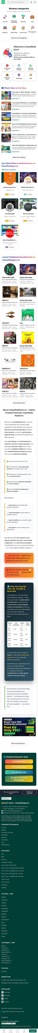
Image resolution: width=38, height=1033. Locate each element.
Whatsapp (7, 992)
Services (3, 837)
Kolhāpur (3, 914)
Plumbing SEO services (27, 348)
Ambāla (3, 897)
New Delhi (4, 933)
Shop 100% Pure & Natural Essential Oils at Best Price (10, 393)
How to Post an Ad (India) (8, 865)
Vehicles (3, 830)
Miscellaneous (5, 844)
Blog (2, 856)
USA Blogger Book (19, 767)
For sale (3, 827)
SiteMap (3, 887)
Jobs (2, 842)
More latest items (19, 403)
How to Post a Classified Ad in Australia (12, 868)
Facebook (7, 995)
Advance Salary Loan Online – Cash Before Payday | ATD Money (28, 325)
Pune (2, 922)
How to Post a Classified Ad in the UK (12, 873)
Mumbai (3, 917)
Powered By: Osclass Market (10, 1021)
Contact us (4, 1017)
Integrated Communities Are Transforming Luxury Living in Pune (28, 393)
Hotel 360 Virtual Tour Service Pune (11, 1008)
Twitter (6, 998)
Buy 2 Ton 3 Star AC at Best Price (10, 370)
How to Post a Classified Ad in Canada (12, 876)
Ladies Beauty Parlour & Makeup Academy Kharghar (10, 302)
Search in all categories (19, 38)
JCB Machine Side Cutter (10, 325)
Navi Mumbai (5, 919)
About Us (4, 859)
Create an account (29, 792)
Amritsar (3, 905)
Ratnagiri (4, 925)
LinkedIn (6, 1001)
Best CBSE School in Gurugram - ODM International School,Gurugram (28, 302)
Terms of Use (5, 879)
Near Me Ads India (19, 772)
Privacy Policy (5, 882)
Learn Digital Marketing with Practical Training (10, 279)
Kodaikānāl (4, 911)
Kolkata (3, 928)
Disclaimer (4, 885)
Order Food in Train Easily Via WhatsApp (10, 348)
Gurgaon (3, 902)
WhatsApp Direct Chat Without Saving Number (14, 983)
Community (4, 840)
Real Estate (4, 835)
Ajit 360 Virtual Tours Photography (19, 779)
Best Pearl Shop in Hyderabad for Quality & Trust (28, 371)
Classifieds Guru (19, 761)
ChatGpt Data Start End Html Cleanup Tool (13, 980)
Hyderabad (4, 908)
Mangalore (4, 931)
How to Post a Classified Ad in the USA (12, 871)
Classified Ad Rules (6, 862)
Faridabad (4, 900)
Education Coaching (7, 832)
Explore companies (10, 169)
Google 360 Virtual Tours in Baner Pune (12, 1011)
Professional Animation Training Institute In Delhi (28, 279)
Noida (3, 936)
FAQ (2, 854)
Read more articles (19, 157)
